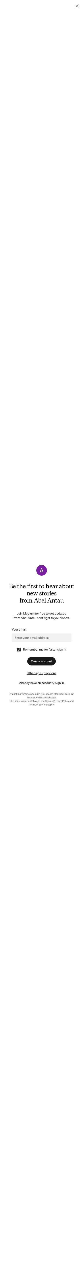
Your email (19, 629)
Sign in (59, 683)
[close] (77, 6)
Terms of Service (38, 704)
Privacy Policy (48, 697)
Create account (41, 661)
